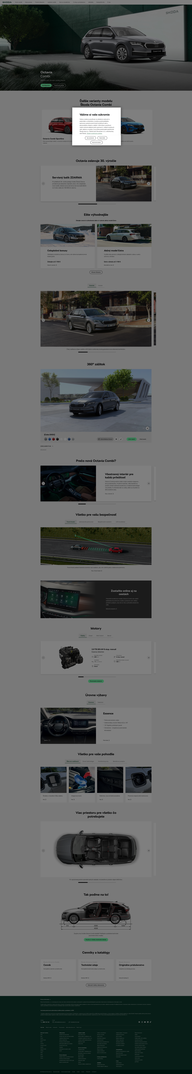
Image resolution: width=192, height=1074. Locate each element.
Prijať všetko (102, 138)
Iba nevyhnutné (90, 138)
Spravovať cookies (96, 142)
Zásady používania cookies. (94, 133)
